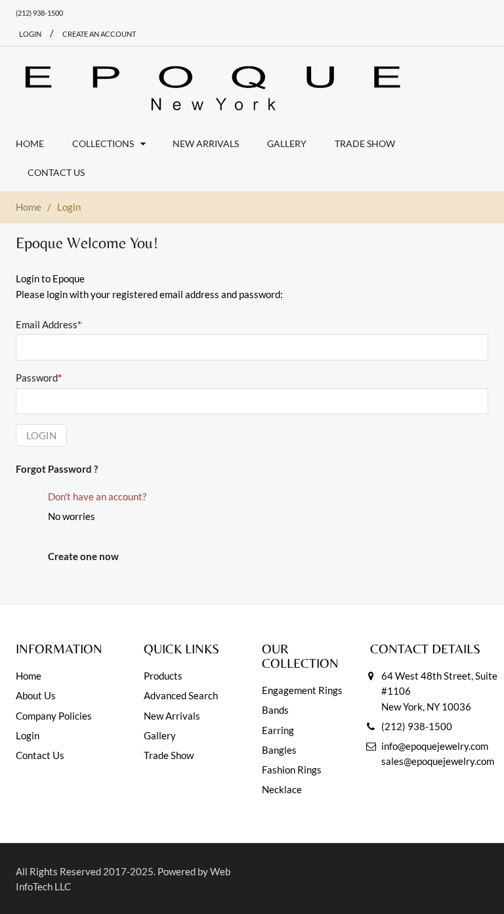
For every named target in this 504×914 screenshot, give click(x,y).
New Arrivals (172, 716)
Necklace (282, 789)
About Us (36, 695)
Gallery (160, 735)
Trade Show (169, 755)
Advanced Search (181, 695)
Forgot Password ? (57, 469)
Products (163, 676)
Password (39, 377)
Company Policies (54, 716)
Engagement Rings (302, 690)
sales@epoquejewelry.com (437, 761)
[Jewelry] (213, 88)
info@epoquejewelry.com (434, 746)
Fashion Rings (292, 769)
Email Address (48, 324)
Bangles (279, 750)
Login (41, 435)
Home (28, 207)
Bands (275, 710)
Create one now (83, 556)
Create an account (99, 34)
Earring (278, 730)
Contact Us (40, 755)
